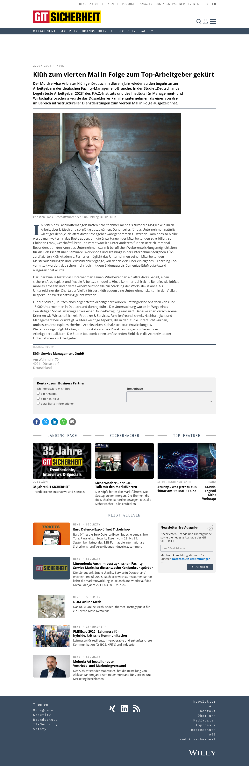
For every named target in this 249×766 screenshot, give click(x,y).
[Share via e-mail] (72, 421)
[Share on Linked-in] (54, 421)
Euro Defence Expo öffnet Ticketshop (101, 529)
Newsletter (204, 701)
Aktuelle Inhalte (104, 4)
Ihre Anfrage (134, 388)
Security (69, 31)
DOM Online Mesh (87, 602)
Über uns (207, 716)
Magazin (146, 4)
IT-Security (123, 31)
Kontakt (208, 711)
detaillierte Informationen (58, 403)
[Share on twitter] (45, 421)
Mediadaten (204, 720)
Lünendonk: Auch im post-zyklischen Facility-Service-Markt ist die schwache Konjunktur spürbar (113, 565)
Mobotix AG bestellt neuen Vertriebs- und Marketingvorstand (99, 663)
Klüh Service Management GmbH (58, 353)
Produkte (129, 4)
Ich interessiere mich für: (53, 388)
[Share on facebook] (36, 421)
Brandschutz (94, 31)
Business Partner (170, 4)
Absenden (200, 567)
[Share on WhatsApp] (63, 421)
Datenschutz (203, 730)
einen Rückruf (50, 399)
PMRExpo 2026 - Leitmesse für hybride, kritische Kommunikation (100, 633)
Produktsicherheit (197, 739)
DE (208, 4)
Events (193, 4)
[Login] (205, 21)
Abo (212, 706)
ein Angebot (49, 394)
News (83, 4)
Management (44, 31)
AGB (212, 734)
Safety (146, 31)
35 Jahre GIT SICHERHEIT (51, 487)
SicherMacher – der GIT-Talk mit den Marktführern (116, 485)
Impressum (206, 725)
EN (214, 4)
